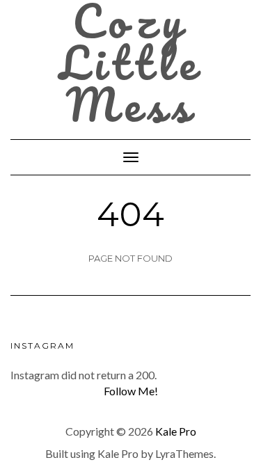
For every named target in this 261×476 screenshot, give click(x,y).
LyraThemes (184, 453)
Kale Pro (175, 431)
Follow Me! (131, 390)
